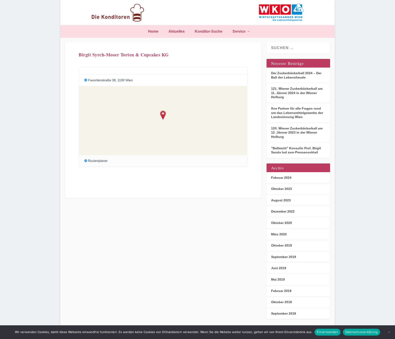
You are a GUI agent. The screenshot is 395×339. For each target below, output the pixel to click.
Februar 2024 (281, 177)
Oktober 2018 (281, 302)
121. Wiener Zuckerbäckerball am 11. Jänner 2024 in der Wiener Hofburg (297, 93)
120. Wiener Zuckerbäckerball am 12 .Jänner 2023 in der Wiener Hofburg (297, 132)
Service (239, 31)
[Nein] (389, 332)
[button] (163, 115)
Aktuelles (176, 31)
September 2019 (283, 257)
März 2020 (279, 234)
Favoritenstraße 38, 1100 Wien (110, 80)
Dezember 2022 (283, 211)
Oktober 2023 (281, 189)
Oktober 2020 (281, 223)
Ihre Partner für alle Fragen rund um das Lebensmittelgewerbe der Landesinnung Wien (297, 113)
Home (153, 31)
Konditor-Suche (208, 31)
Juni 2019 (278, 268)
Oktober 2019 (281, 245)
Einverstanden (327, 332)
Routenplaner (98, 161)
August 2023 (281, 200)
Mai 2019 (278, 279)
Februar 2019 (281, 291)
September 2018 (283, 313)
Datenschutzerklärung (361, 332)
